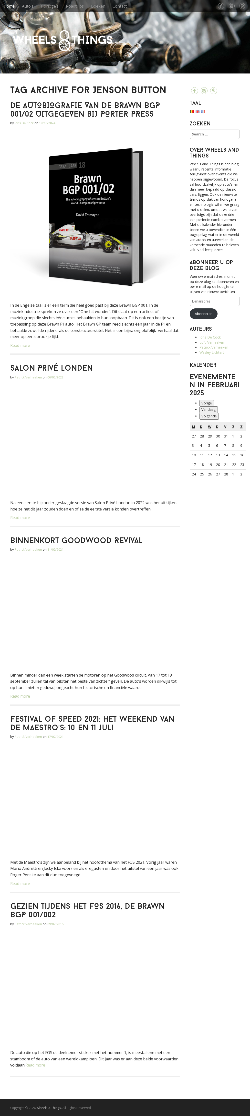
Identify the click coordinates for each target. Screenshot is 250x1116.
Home (9, 6)
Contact (120, 6)
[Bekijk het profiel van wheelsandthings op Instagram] (231, 6)
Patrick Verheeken (28, 377)
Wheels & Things (62, 40)
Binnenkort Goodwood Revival (76, 541)
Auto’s (27, 6)
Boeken (98, 6)
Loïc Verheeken (211, 342)
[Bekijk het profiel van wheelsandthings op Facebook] (221, 6)
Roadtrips (75, 6)
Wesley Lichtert (211, 352)
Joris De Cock (24, 123)
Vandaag (208, 409)
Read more (20, 345)
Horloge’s (50, 6)
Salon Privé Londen (51, 369)
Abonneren (203, 313)
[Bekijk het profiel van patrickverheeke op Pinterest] (242, 6)
